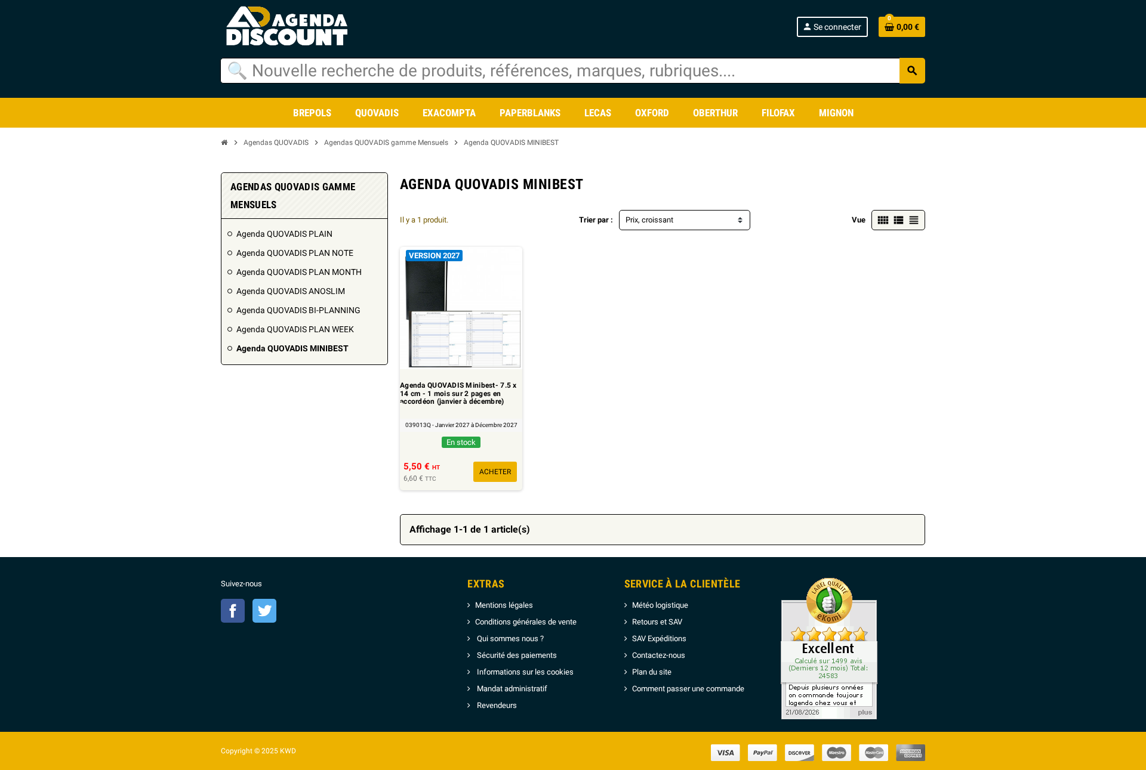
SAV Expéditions (659, 638)
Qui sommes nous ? (509, 638)
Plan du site (651, 671)
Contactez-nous (658, 655)
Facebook (233, 611)
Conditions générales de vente (526, 621)
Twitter (264, 611)
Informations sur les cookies (524, 671)
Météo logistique (660, 605)
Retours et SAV (657, 621)
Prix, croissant (649, 219)
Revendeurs (496, 705)
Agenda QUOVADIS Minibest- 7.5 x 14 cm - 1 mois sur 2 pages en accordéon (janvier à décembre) (458, 394)
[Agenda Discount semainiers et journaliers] (299, 26)
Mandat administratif (511, 688)
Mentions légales (504, 605)
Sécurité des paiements (516, 655)
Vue (858, 219)
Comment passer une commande (688, 688)
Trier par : (596, 219)
